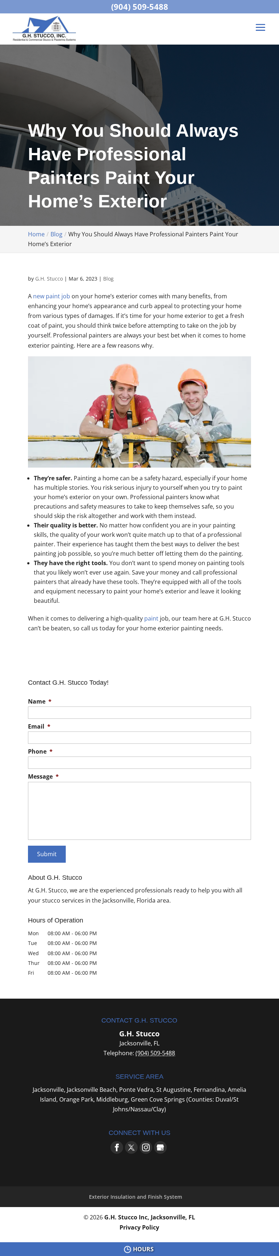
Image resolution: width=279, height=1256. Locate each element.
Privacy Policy (139, 1227)
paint (151, 618)
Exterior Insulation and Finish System (135, 1196)
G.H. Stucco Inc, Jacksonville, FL (149, 1217)
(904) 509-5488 (139, 6)
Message (43, 776)
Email (39, 726)
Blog (108, 278)
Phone (40, 751)
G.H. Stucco (49, 278)
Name (40, 701)
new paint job (51, 296)
